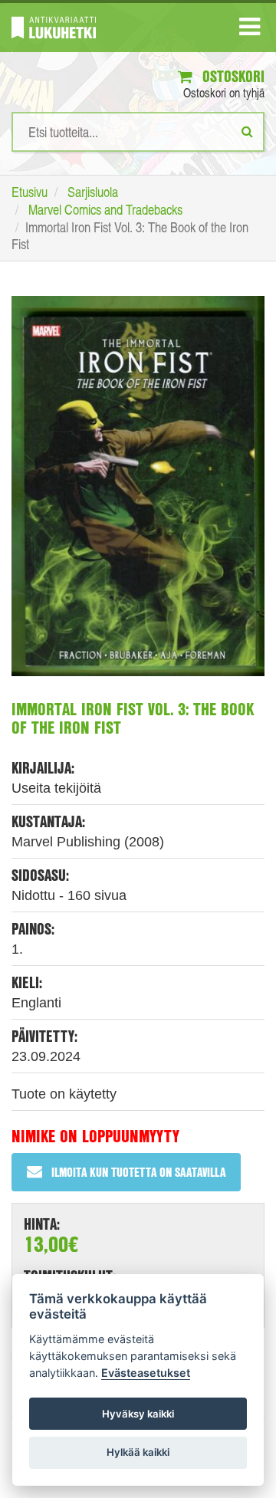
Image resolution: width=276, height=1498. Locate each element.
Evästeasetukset (145, 1372)
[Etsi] (247, 131)
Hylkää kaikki (138, 1452)
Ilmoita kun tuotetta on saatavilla (138, 1172)
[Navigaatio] (249, 30)
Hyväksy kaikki (138, 1414)
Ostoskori (231, 76)
